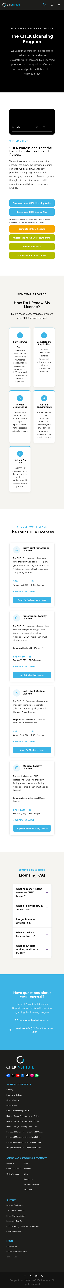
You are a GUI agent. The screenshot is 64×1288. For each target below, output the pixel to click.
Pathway (9, 1089)
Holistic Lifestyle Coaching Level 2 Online (22, 1121)
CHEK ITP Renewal (13, 1231)
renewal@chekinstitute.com (34, 1020)
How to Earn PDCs (32, 246)
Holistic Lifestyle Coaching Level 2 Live (21, 1126)
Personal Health (12, 1105)
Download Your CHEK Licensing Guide (32, 203)
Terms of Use (11, 1256)
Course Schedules (13, 1168)
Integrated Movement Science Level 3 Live (23, 1147)
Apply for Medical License (32, 750)
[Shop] (44, 4)
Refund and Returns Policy (16, 1251)
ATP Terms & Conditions (15, 1210)
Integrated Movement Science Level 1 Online (24, 1132)
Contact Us (28, 1179)
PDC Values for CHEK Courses (32, 255)
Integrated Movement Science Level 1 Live (23, 1137)
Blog (26, 1163)
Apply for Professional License (32, 599)
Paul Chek (28, 1189)
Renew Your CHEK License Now (32, 211)
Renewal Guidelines (14, 1205)
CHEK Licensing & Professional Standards (22, 1226)
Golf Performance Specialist (17, 1110)
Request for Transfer (14, 1221)
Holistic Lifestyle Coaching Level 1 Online (22, 1116)
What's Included (25, 591)
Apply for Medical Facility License (32, 828)
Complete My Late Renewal (32, 228)
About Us (27, 1168)
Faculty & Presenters (32, 1184)
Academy (10, 1163)
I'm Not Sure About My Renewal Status (32, 237)
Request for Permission (15, 1216)
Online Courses (12, 1100)
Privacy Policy (11, 1246)
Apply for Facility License (32, 675)
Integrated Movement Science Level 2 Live (23, 1142)
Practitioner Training (14, 1095)
